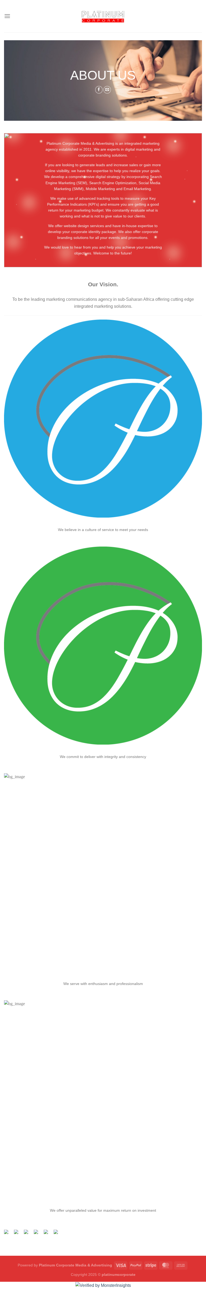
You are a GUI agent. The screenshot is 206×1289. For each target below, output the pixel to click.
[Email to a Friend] (107, 89)
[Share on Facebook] (98, 89)
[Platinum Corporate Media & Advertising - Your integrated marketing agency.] (103, 16)
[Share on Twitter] (18, 1234)
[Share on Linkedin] (48, 1234)
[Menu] (7, 16)
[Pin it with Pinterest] (38, 1234)
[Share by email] (58, 1234)
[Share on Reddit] (28, 1234)
